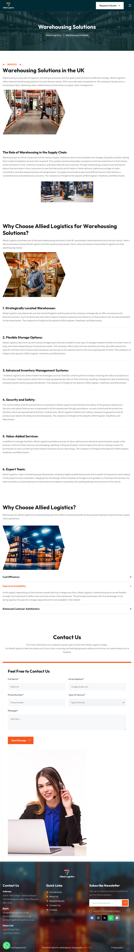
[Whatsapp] (111, 918)
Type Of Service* (77, 694)
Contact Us (54, 905)
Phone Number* (16, 694)
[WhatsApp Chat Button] (6, 945)
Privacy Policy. (113, 911)
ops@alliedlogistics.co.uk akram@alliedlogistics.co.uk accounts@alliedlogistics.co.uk (18, 916)
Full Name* (13, 679)
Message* (13, 710)
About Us (53, 896)
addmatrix (87, 947)
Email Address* (76, 679)
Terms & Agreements (17, 947)
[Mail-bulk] (117, 918)
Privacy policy (117, 947)
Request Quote (57, 901)
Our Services (55, 892)
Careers (53, 909)
